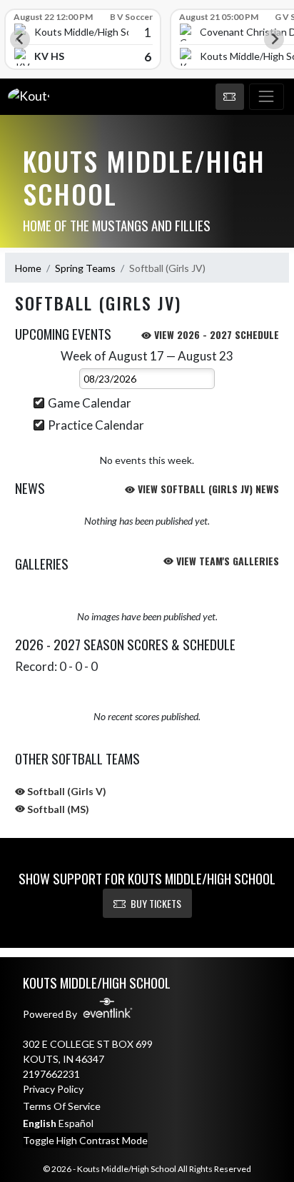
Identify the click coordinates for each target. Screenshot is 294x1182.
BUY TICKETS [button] (156, 903)
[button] (230, 97)
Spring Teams (85, 268)
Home (28, 268)
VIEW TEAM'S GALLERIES (226, 560)
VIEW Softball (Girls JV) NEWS (207, 488)
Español (76, 1123)
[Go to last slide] (20, 39)
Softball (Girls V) (65, 791)
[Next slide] (274, 39)
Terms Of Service (62, 1106)
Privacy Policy (53, 1089)
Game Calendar (89, 402)
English (39, 1123)
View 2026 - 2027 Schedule (215, 334)
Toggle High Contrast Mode (85, 1140)
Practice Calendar (96, 425)
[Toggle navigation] (266, 97)
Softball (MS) (57, 809)
